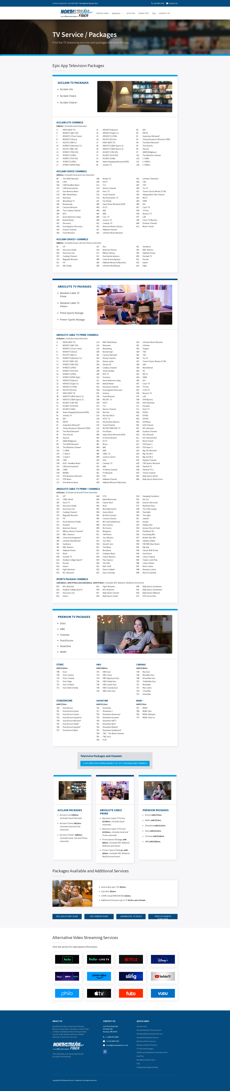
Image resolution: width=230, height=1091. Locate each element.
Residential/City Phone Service (149, 1030)
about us (57, 1021)
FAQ (154, 13)
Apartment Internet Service (148, 1037)
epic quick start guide (67, 916)
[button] (118, 13)
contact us (164, 13)
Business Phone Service (146, 1041)
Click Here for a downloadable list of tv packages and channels (115, 763)
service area (102, 13)
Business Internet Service (147, 1045)
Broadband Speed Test (88, 3)
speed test (143, 13)
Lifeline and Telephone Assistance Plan (152, 1052)
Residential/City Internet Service (150, 1034)
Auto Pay (140, 1056)
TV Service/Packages (145, 1048)
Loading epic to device (131, 916)
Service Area (142, 1026)
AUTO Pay (131, 13)
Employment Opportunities (147, 1067)
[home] (76, 12)
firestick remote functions (163, 917)
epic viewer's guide (99, 916)
